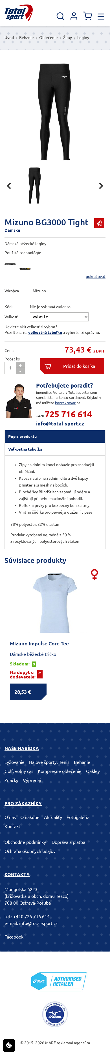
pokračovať (95, 276)
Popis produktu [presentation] (22, 436)
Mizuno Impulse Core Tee (39, 643)
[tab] (55, 436)
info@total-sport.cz (60, 423)
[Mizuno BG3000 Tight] (55, 111)
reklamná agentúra (73, 1043)
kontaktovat (65, 403)
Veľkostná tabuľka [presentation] (25, 449)
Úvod (9, 37)
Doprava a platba (68, 842)
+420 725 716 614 (31, 916)
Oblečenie (48, 37)
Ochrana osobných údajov (30, 851)
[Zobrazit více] (12, 271)
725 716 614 (68, 414)
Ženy (67, 37)
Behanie (26, 37)
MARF (50, 1043)
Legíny (83, 37)
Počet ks (12, 359)
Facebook (14, 936)
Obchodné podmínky (25, 842)
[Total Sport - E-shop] (19, 13)
